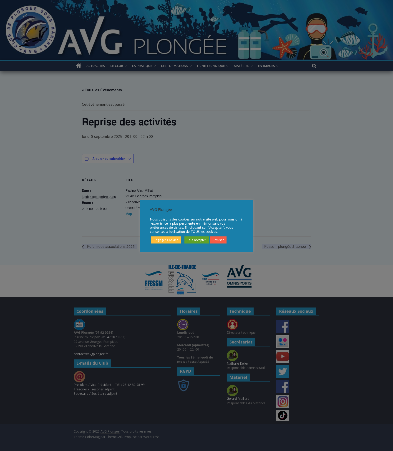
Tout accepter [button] (196, 240)
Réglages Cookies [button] (166, 240)
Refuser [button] (218, 240)
